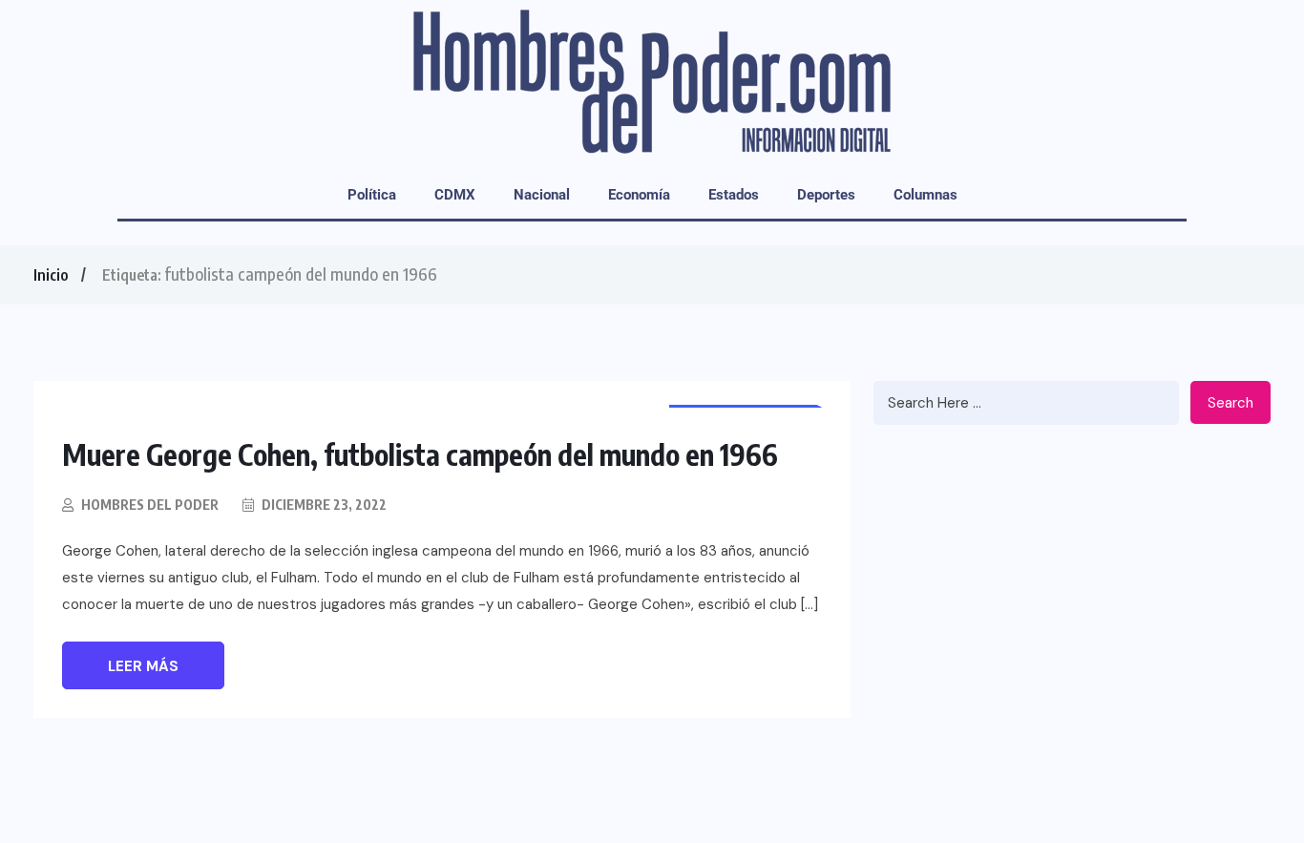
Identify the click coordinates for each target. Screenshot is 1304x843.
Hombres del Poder (150, 504)
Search (1230, 402)
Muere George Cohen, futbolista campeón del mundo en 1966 (420, 454)
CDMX (454, 194)
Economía (639, 194)
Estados (733, 194)
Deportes (826, 194)
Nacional (542, 194)
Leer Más (143, 666)
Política (371, 194)
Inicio (50, 275)
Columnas (925, 194)
